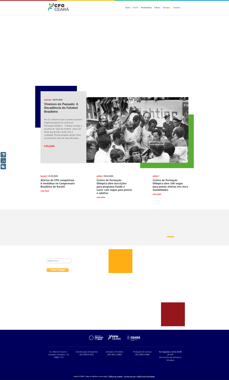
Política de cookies (115, 376)
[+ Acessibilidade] (3, 166)
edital (99, 176)
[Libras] (3, 154)
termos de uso (130, 376)
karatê (44, 176)
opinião (47, 99)
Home (127, 7)
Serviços (166, 7)
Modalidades (146, 7)
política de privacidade (146, 376)
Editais (157, 7)
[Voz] (3, 160)
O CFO (135, 7)
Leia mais (49, 145)
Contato (176, 7)
